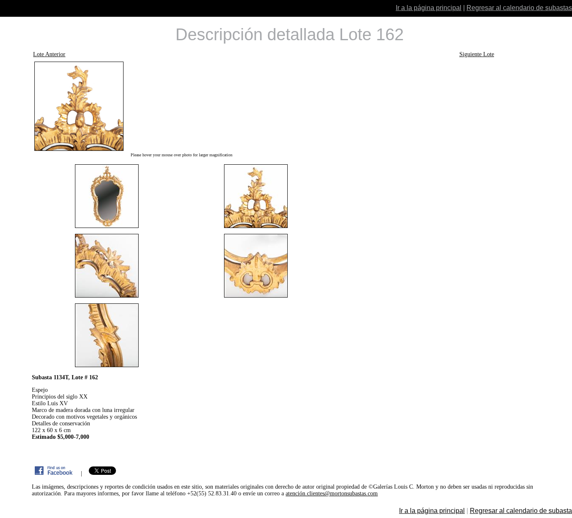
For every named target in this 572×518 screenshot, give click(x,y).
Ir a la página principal (428, 7)
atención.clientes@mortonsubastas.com (332, 493)
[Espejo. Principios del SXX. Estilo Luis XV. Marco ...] (181, 106)
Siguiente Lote (476, 54)
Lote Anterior (49, 54)
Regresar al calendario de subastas (519, 7)
